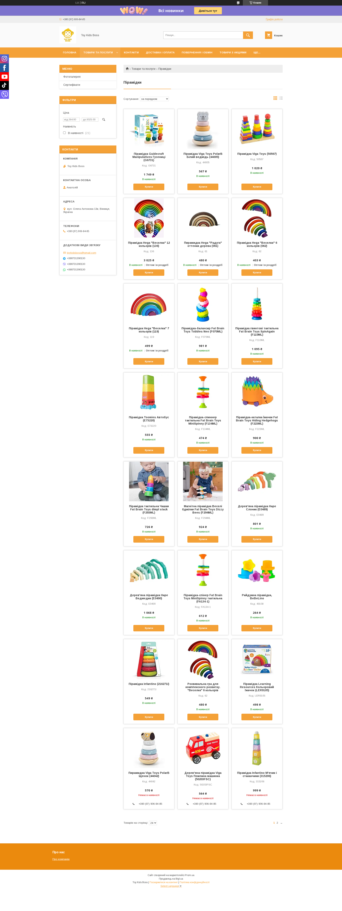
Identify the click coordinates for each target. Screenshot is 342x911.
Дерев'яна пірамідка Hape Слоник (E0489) (257, 508)
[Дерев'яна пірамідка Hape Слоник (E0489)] (257, 481)
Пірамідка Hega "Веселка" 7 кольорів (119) (149, 330)
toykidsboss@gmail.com (81, 252)
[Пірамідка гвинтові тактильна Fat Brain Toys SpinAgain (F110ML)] (257, 303)
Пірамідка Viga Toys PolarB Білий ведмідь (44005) (202, 155)
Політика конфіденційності (195, 882)
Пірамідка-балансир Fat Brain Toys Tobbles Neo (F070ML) (202, 330)
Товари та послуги (98, 52)
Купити (149, 186)
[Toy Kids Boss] (67, 42)
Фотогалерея (72, 76)
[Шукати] (248, 35)
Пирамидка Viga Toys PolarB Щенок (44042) (148, 774)
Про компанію (61, 859)
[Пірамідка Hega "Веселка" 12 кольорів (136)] (149, 218)
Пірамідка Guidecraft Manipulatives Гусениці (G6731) (148, 157)
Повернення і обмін (197, 52)
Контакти (131, 52)
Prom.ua (189, 875)
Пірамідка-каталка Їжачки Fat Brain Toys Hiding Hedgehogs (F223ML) (257, 420)
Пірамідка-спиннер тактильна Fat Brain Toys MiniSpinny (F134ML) (203, 420)
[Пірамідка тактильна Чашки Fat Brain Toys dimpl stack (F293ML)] (149, 481)
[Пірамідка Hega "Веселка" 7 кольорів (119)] (149, 303)
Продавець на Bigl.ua (171, 878)
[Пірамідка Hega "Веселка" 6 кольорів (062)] (257, 218)
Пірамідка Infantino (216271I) (149, 683)
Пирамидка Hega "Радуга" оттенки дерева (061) (203, 244)
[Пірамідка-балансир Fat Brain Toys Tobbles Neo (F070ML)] (203, 303)
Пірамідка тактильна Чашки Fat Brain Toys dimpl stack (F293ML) (149, 509)
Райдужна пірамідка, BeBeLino (257, 597)
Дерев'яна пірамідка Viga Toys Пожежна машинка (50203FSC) (202, 776)
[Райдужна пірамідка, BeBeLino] (257, 570)
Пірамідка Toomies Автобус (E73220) (149, 419)
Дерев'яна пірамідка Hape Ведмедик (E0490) (149, 597)
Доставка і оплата (160, 52)
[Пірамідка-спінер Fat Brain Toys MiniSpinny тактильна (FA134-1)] (203, 570)
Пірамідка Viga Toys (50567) (257, 153)
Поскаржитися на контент (163, 882)
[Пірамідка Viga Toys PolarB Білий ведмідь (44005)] (203, 129)
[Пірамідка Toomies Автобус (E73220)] (149, 392)
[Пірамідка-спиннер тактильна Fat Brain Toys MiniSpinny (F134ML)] (203, 392)
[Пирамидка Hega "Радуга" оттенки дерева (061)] (203, 218)
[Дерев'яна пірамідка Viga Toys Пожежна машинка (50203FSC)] (203, 748)
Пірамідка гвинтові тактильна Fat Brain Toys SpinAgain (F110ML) (256, 331)
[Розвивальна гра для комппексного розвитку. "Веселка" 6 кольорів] (203, 659)
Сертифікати (71, 84)
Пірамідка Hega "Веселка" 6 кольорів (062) (257, 244)
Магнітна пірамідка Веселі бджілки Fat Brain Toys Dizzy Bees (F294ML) (203, 509)
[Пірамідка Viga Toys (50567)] (257, 129)
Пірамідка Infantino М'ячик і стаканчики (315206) (257, 774)
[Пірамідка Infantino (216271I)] (149, 659)
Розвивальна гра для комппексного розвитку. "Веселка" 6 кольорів (202, 687)
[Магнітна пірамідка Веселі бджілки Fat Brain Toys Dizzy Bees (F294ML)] (203, 481)
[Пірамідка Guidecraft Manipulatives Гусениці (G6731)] (149, 129)
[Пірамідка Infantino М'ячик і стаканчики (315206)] (257, 748)
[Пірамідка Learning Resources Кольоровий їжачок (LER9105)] (257, 659)
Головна (69, 52)
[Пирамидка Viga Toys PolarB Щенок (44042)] (149, 748)
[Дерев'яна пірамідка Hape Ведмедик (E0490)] (149, 570)
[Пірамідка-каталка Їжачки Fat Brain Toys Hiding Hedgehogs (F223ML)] (257, 392)
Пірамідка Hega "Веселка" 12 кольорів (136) (149, 244)
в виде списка (281, 99)
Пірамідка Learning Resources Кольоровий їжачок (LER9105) (257, 687)
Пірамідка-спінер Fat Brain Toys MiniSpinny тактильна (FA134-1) (202, 598)
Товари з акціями (232, 52)
